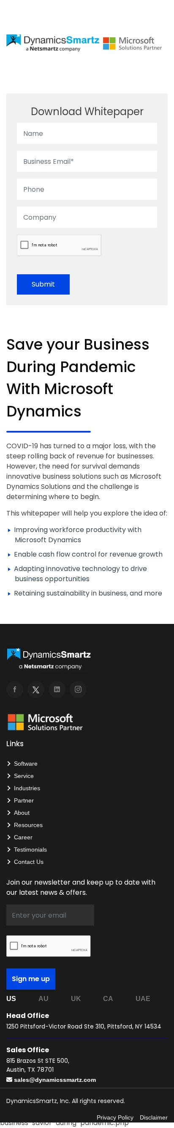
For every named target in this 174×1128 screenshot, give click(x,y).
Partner (24, 800)
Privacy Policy (115, 1117)
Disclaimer (154, 1117)
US (11, 998)
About (22, 812)
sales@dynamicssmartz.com (55, 1079)
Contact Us (29, 861)
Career (23, 837)
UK (76, 998)
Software (26, 763)
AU (43, 998)
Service (24, 775)
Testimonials (30, 849)
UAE (143, 998)
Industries (27, 788)
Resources (28, 825)
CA (108, 998)
